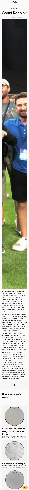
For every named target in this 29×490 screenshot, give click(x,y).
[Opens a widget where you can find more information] (25, 487)
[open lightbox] (14, 154)
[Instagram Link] (14, 385)
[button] (2, 2)
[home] (14, 2)
